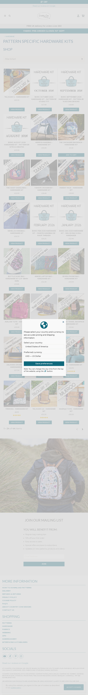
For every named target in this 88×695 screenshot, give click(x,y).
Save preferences (44, 364)
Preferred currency (33, 352)
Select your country (33, 343)
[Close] (63, 322)
